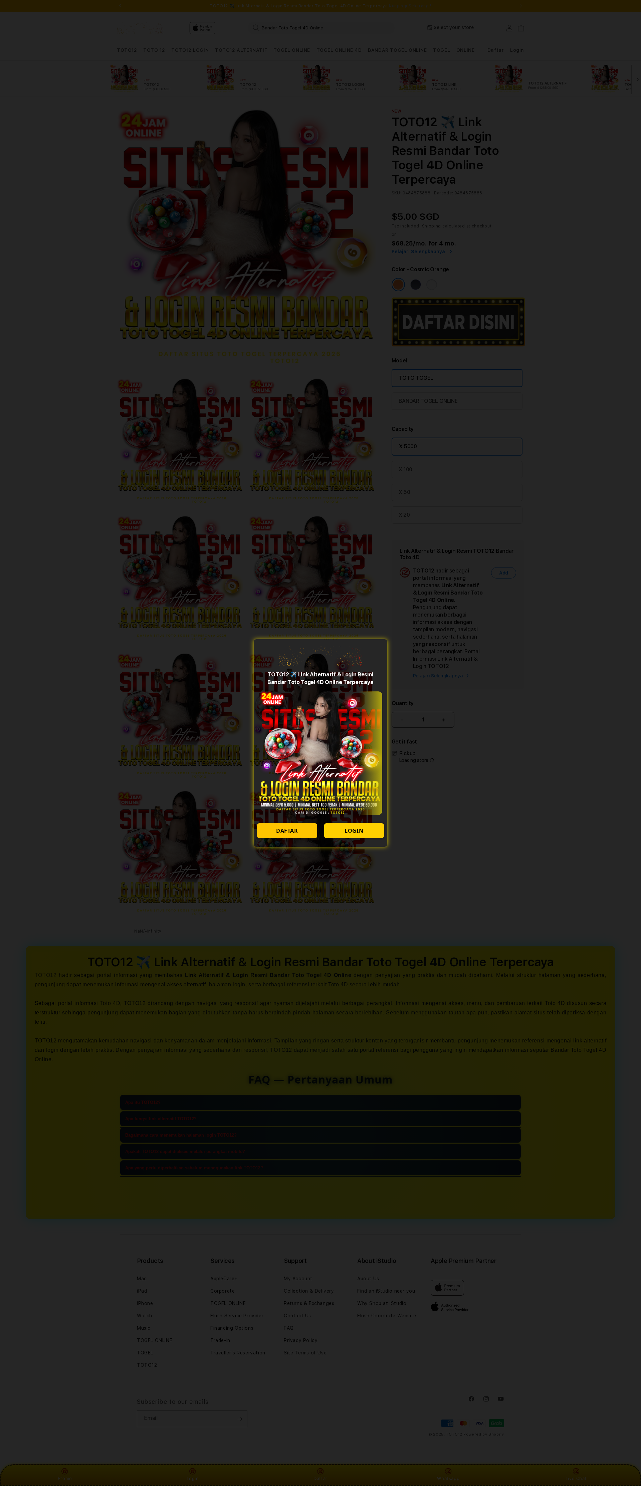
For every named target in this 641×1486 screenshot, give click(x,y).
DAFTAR (287, 830)
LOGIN (354, 830)
